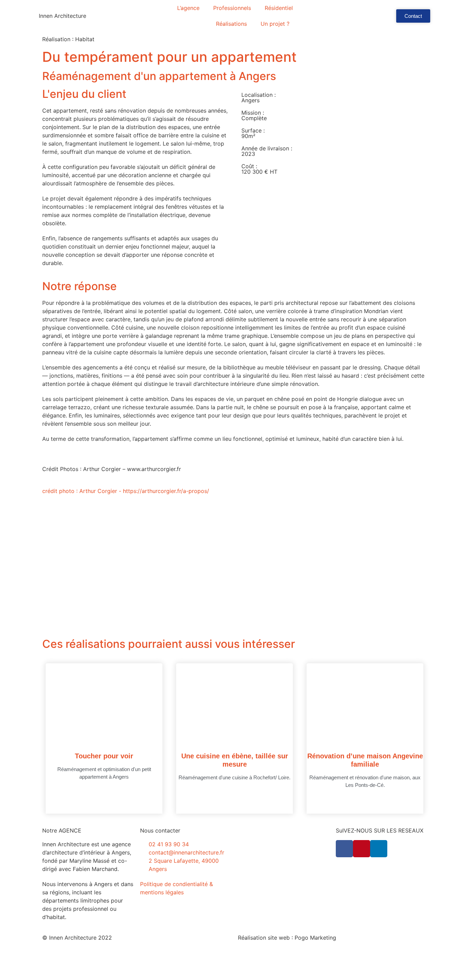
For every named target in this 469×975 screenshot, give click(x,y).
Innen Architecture (62, 15)
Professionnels (232, 7)
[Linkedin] (378, 848)
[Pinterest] (361, 848)
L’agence (188, 7)
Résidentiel (279, 7)
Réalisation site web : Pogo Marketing (287, 937)
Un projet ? (275, 23)
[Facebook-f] (344, 848)
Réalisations (231, 23)
